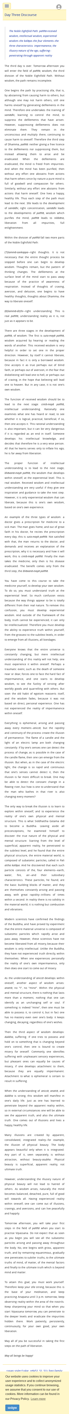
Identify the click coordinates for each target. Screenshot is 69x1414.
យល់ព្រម (12, 1407)
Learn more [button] (38, 1398)
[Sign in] (59, 6)
